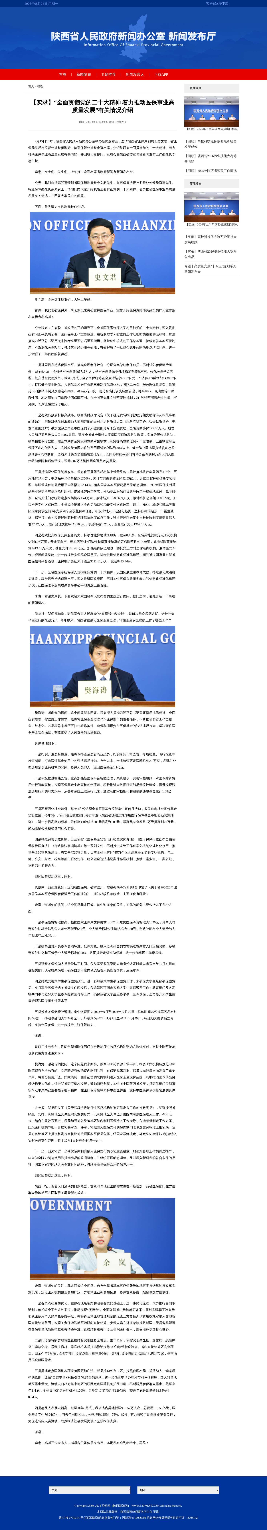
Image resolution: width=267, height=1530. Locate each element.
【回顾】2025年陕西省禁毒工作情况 (210, 171)
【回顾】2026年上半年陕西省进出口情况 (211, 129)
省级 (40, 86)
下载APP (161, 74)
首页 (62, 74)
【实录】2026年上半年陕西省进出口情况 (211, 224)
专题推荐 (108, 74)
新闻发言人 (135, 74)
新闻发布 (83, 74)
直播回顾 (195, 88)
